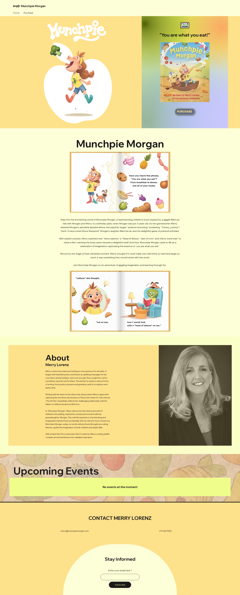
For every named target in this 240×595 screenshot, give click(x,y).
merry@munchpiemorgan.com (75, 531)
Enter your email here (119, 570)
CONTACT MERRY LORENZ (120, 518)
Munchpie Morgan (33, 6)
